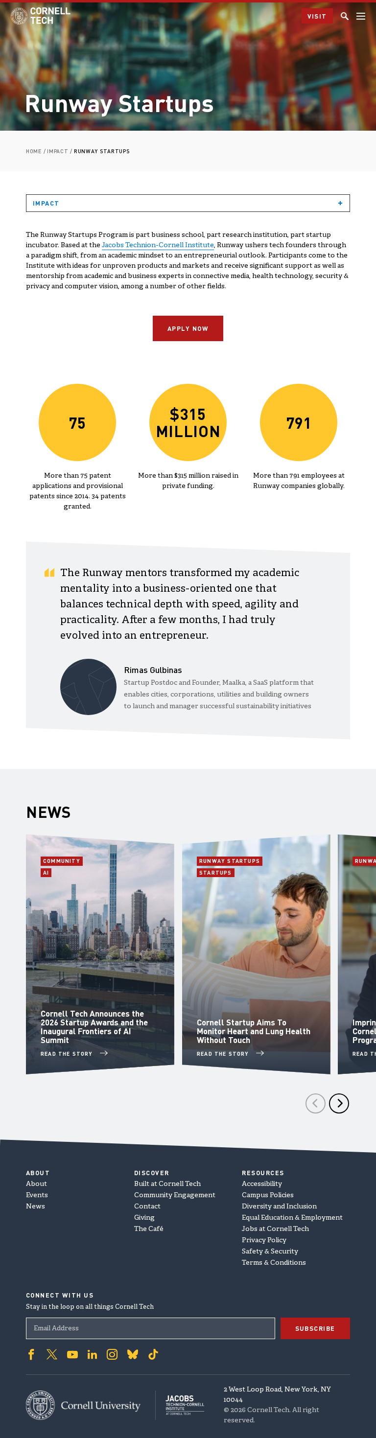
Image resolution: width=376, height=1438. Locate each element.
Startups (217, 872)
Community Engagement (174, 1195)
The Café (149, 1229)
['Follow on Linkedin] (92, 1354)
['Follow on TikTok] (153, 1354)
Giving (144, 1218)
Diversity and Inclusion (279, 1207)
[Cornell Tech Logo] (41, 15)
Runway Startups (229, 861)
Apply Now (188, 328)
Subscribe (315, 1328)
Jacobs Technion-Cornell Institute (158, 245)
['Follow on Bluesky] (132, 1354)
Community (63, 861)
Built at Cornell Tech (167, 1184)
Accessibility (262, 1184)
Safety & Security (270, 1252)
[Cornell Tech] (91, 1405)
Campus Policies (268, 1195)
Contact (147, 1207)
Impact (46, 203)
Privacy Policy (264, 1240)
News (35, 1207)
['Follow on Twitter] (52, 1354)
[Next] (339, 1103)
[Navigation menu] (360, 16)
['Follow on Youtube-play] (72, 1354)
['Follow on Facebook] (31, 1354)
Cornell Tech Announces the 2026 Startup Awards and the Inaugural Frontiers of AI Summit (94, 1026)
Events (37, 1195)
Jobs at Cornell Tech (275, 1229)
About (36, 1184)
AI (47, 872)
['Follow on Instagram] (112, 1354)
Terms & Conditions (274, 1263)
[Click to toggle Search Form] (344, 16)
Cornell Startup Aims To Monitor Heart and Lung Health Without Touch (253, 1031)
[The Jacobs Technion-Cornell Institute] (180, 1405)
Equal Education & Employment (292, 1218)
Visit (317, 16)
